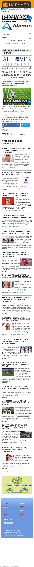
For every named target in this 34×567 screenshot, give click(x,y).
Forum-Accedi (8, 11)
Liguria (5, 511)
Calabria (6, 503)
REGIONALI (21, 41)
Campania (6, 504)
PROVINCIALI (6, 43)
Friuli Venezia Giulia (8, 508)
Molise (21, 500)
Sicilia (21, 507)
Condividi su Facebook (10, 125)
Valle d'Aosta (22, 503)
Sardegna (22, 506)
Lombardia (6, 513)
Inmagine (13, 560)
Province (8, 34)
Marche (5, 514)
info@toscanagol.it (13, 555)
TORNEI (23, 43)
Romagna (6, 507)
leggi (14, 167)
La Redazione (13, 134)
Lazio (5, 510)
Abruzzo (6, 500)
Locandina (6, 521)
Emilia (5, 506)
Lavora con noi (8, 519)
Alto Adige (22, 511)
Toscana (21, 508)
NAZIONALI (13, 41)
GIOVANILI (15, 43)
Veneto (21, 514)
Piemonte (22, 502)
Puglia (21, 504)
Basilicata (6, 502)
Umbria (21, 513)
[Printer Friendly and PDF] (5, 130)
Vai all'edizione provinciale (10, 472)
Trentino (21, 510)
